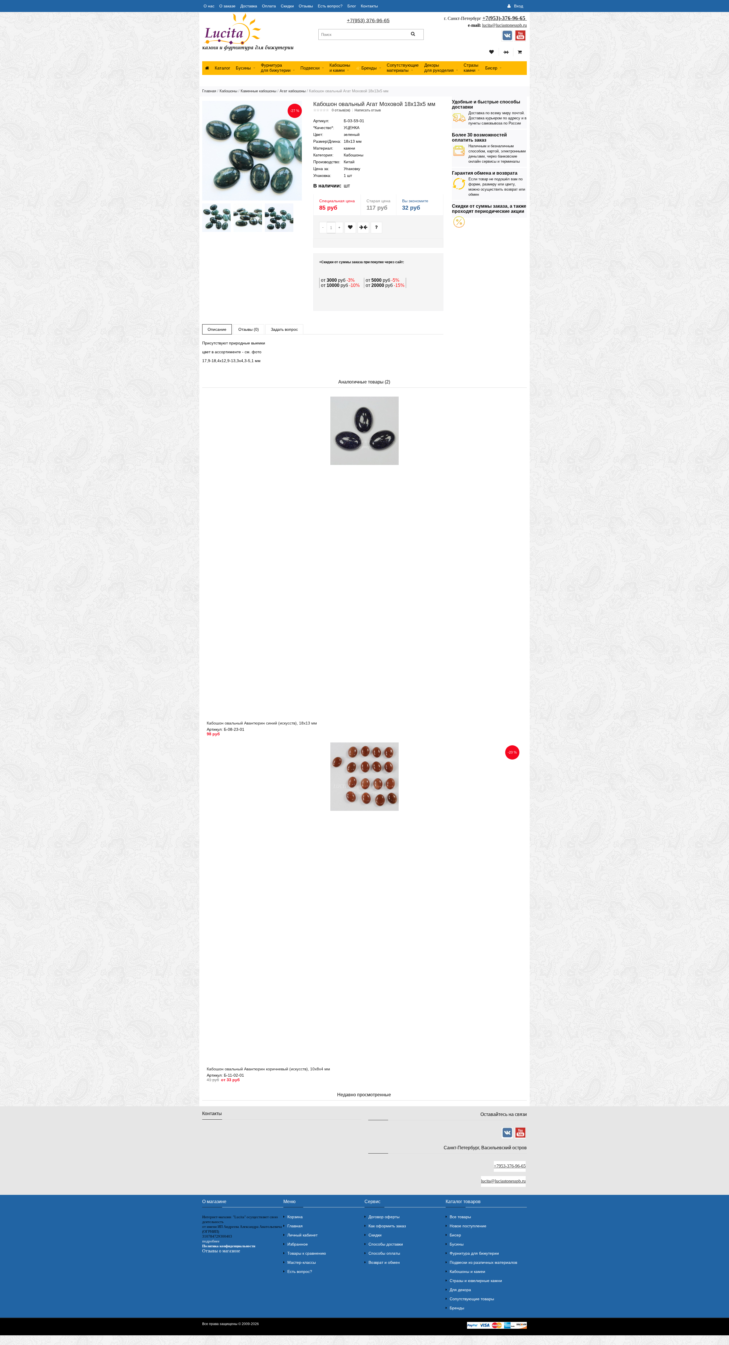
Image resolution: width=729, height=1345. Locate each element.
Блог (351, 6)
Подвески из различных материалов (483, 1262)
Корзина (295, 1217)
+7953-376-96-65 (510, 1166)
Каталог (222, 68)
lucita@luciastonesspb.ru (504, 25)
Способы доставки (385, 1244)
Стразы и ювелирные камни (476, 1280)
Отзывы (306, 6)
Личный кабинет (302, 1235)
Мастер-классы (301, 1262)
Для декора (460, 1289)
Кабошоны (228, 91)
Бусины (243, 68)
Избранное (297, 1244)
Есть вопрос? (330, 6)
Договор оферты (384, 1217)
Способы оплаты (384, 1253)
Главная (209, 91)
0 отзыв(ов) (341, 110)
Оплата (269, 6)
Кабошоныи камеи (339, 68)
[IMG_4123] (216, 217)
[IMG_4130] (279, 217)
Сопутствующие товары (472, 1299)
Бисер (491, 68)
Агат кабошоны (293, 91)
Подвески (310, 68)
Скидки (287, 6)
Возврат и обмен (384, 1262)
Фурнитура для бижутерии (275, 68)
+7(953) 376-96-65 (368, 20)
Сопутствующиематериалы (403, 68)
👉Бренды (366, 68)
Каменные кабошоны (258, 91)
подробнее (211, 1241)
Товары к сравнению (306, 1253)
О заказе (227, 6)
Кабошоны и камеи (467, 1271)
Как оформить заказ (387, 1226)
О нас (209, 6)
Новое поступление (468, 1226)
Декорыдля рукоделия (439, 68)
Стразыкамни (471, 68)
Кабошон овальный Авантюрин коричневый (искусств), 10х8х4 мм (268, 1069)
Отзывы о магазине (221, 1250)
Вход (518, 6)
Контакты (369, 6)
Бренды (457, 1308)
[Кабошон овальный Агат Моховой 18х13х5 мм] (252, 151)
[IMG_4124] (248, 217)
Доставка (248, 6)
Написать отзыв (368, 110)
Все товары (460, 1217)
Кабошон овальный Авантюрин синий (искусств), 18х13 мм (262, 723)
